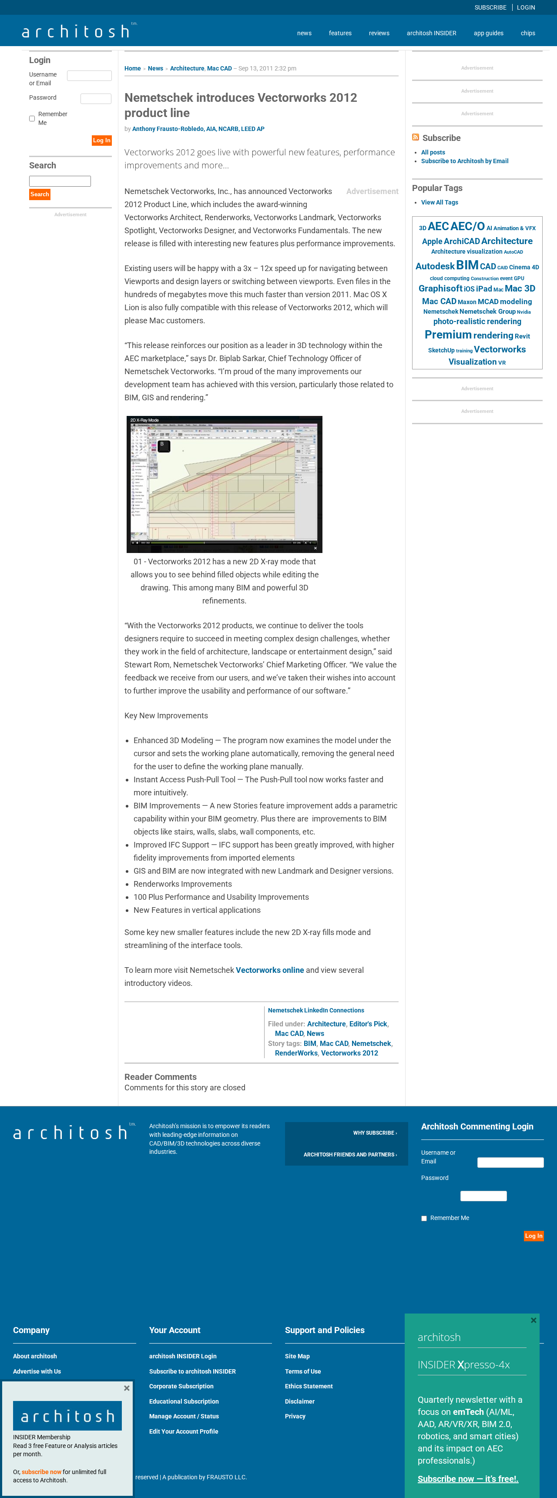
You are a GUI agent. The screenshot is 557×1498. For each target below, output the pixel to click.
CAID (502, 268)
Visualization (473, 362)
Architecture (187, 68)
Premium (448, 334)
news (304, 33)
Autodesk (435, 266)
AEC (438, 226)
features (340, 33)
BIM (310, 1043)
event (506, 278)
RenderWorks (296, 1053)
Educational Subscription (184, 1401)
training (464, 351)
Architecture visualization (467, 251)
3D (422, 228)
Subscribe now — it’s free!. (468, 1479)
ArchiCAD (462, 241)
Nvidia (524, 312)
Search (39, 194)
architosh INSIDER (431, 33)
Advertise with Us (37, 1371)
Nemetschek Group (488, 311)
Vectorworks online (271, 970)
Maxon (467, 301)
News (155, 68)
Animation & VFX (514, 228)
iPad (484, 289)
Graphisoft (441, 288)
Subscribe (491, 7)
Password (41, 97)
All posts (433, 152)
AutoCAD (513, 252)
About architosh (35, 1356)
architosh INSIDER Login (183, 1356)
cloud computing (450, 278)
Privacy (295, 1416)
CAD (488, 266)
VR (502, 362)
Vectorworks (500, 349)
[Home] (80, 35)
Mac (498, 290)
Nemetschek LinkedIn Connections (316, 1010)
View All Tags (439, 202)
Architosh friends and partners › (350, 1155)
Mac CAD (219, 68)
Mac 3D (520, 288)
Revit (522, 336)
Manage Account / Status (184, 1416)
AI (489, 228)
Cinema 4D (524, 267)
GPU (519, 278)
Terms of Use (303, 1371)
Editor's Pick (368, 1024)
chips (528, 33)
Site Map (297, 1356)
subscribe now (41, 1471)
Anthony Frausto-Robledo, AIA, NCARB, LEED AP (198, 128)
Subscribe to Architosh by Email (465, 161)
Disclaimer (300, 1401)
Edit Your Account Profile (183, 1431)
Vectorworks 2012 (349, 1053)
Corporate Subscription (181, 1386)
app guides (488, 33)
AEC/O (467, 226)
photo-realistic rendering (477, 321)
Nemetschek (371, 1043)
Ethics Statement (309, 1386)
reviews (379, 33)
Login (526, 7)
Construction (485, 279)
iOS (469, 289)
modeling (516, 301)
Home (132, 68)
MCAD (488, 301)
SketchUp (441, 350)
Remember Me (52, 118)
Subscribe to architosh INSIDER (192, 1371)
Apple (432, 241)
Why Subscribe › (375, 1133)
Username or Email (41, 79)
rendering (493, 335)
